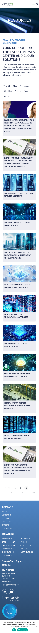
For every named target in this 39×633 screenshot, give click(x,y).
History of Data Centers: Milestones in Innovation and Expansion (17, 406)
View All (7, 86)
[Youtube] (11, 591)
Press (26, 91)
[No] (36, 626)
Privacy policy (22, 630)
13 (23, 491)
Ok (14, 630)
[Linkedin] (4, 591)
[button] (33, 4)
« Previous (6, 488)
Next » (34, 492)
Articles (7, 96)
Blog (15, 86)
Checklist (8, 91)
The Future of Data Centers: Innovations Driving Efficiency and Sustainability (17, 255)
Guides (17, 91)
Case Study (24, 86)
